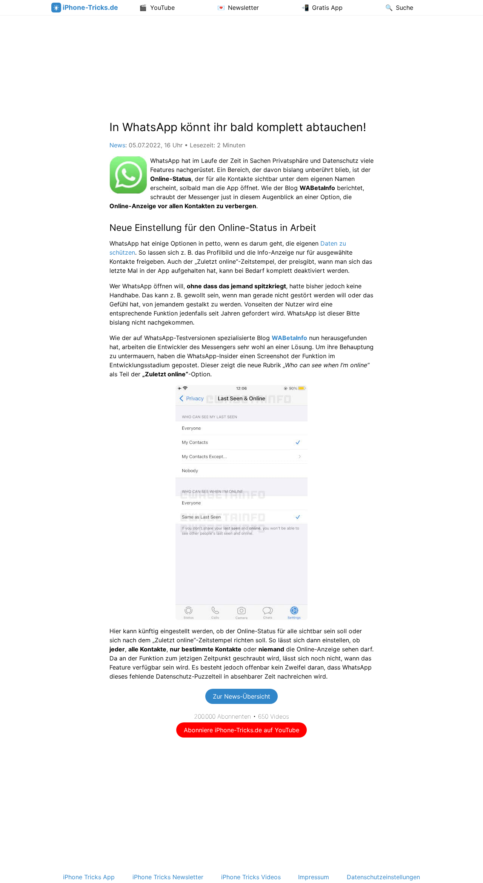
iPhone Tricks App (89, 877)
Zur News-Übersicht (241, 696)
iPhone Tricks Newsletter (167, 877)
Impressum (313, 877)
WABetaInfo (289, 338)
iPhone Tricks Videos (251, 877)
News (117, 145)
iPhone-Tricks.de (90, 7)
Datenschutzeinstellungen (383, 877)
